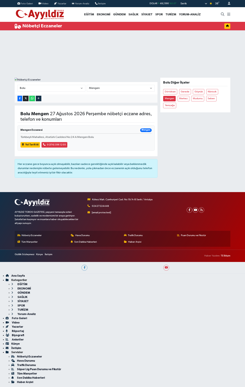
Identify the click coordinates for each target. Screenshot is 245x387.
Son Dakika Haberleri (85, 242)
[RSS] (201, 210)
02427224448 (100, 206)
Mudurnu (198, 98)
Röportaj (17, 331)
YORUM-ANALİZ (190, 14)
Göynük (198, 91)
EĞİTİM (89, 14)
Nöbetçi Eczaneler (32, 235)
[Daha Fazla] (38, 98)
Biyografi (17, 335)
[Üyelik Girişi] (227, 3)
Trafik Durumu (135, 235)
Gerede (185, 91)
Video (45, 3)
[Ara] (223, 14)
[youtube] (166, 268)
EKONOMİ (103, 14)
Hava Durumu (82, 235)
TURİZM (171, 14)
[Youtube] (195, 210)
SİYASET (146, 14)
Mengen (169, 98)
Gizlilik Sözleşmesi (24, 254)
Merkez (183, 98)
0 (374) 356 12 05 (56, 144)
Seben (211, 98)
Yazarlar (62, 3)
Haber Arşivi (134, 242)
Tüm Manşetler (29, 242)
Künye (39, 254)
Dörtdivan (170, 91)
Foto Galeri (27, 3)
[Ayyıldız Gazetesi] (40, 14)
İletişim (102, 3)
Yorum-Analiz (82, 3)
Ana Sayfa (18, 275)
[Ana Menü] (228, 14)
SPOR (159, 14)
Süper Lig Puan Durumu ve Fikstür (39, 369)
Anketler (17, 339)
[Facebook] (189, 210)
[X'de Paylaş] (25, 98)
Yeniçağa (170, 105)
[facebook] (84, 268)
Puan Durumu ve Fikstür (193, 235)
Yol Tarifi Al (31, 144)
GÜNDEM (119, 14)
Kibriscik (212, 91)
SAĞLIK (133, 14)
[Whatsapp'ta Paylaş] (32, 98)
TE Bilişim (225, 255)
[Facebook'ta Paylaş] (20, 98)
